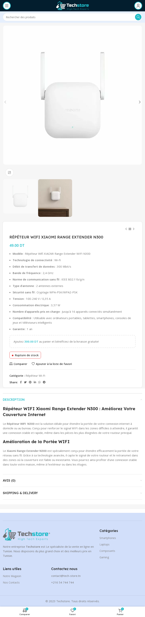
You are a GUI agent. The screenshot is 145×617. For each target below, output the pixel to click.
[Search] (138, 17)
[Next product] (134, 229)
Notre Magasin (12, 576)
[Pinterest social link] (30, 382)
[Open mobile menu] (7, 5)
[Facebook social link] (21, 382)
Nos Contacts (11, 582)
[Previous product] (126, 229)
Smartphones (107, 538)
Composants (107, 551)
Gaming (104, 557)
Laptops (104, 544)
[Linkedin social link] (35, 382)
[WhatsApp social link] (39, 382)
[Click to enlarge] (9, 172)
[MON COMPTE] (138, 5)
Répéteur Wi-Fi (35, 375)
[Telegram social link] (44, 382)
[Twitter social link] (25, 382)
